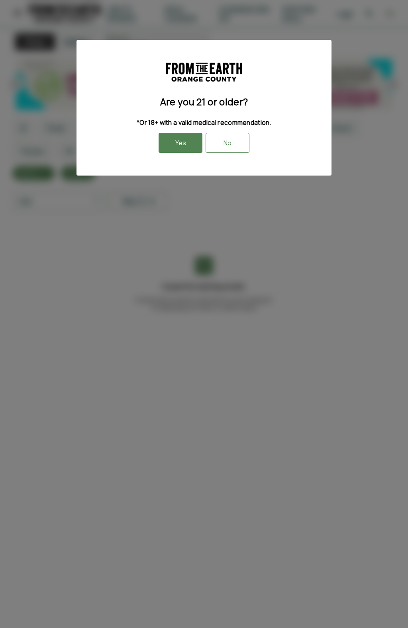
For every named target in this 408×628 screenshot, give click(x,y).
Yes (180, 142)
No (227, 142)
